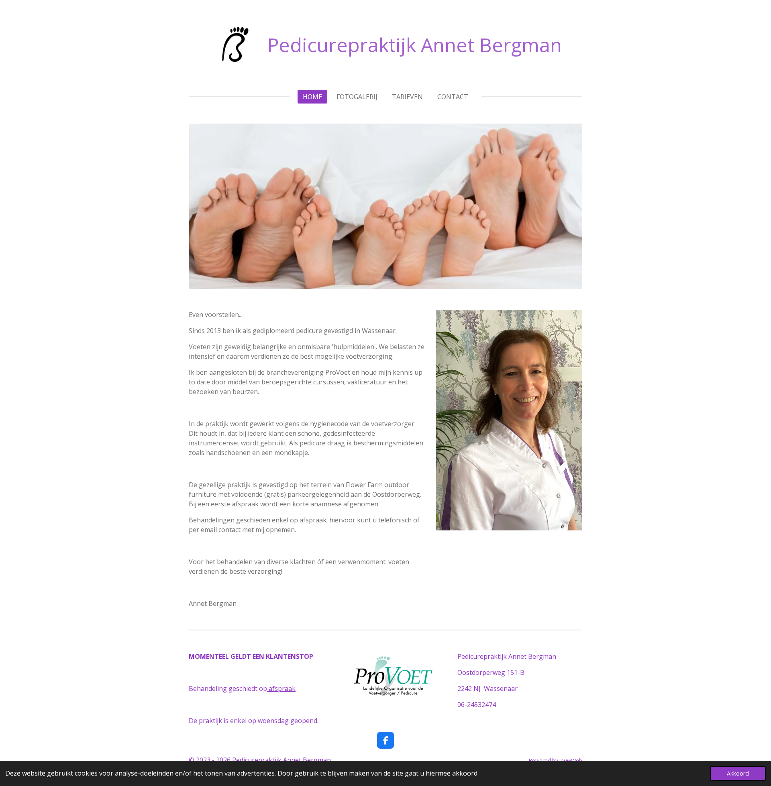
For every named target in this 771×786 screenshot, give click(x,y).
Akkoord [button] (738, 773)
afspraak (281, 688)
